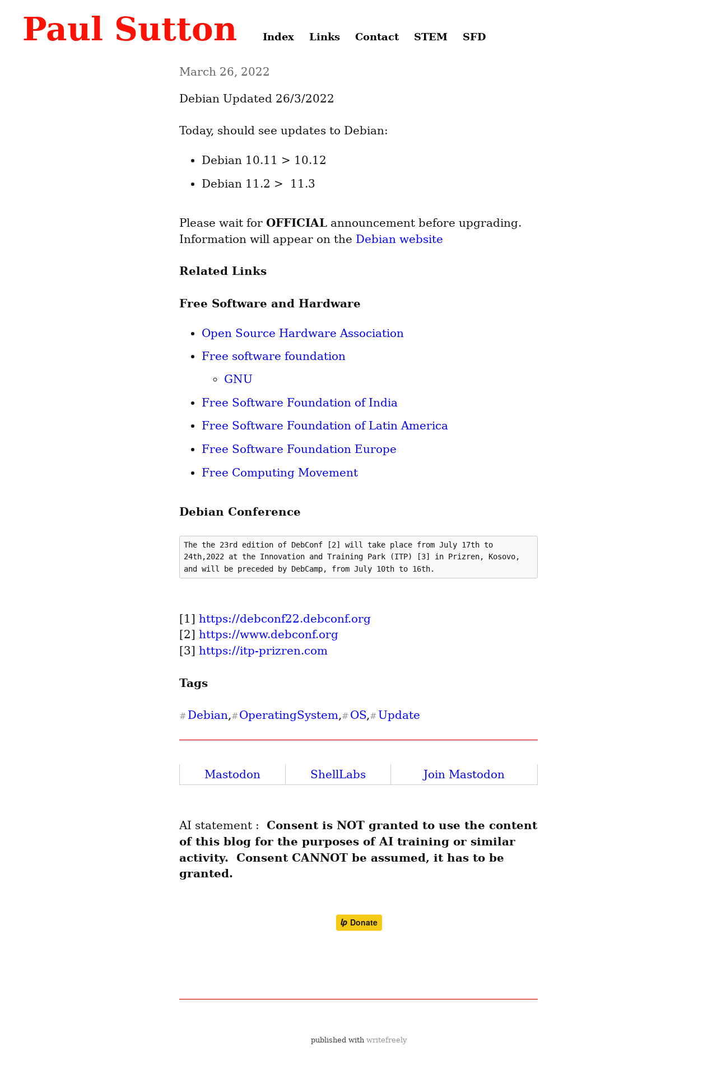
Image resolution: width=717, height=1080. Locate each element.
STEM (431, 37)
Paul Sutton (129, 29)
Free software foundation (274, 356)
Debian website (399, 239)
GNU (238, 379)
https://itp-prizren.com (263, 650)
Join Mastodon (464, 774)
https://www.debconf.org (268, 634)
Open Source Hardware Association (303, 333)
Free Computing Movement (280, 472)
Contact (377, 37)
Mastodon (232, 774)
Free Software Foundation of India (300, 402)
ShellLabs (338, 774)
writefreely (386, 1040)
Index (278, 37)
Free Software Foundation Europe (299, 449)
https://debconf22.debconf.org (285, 618)
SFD (474, 37)
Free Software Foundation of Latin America (325, 425)
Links (324, 37)
